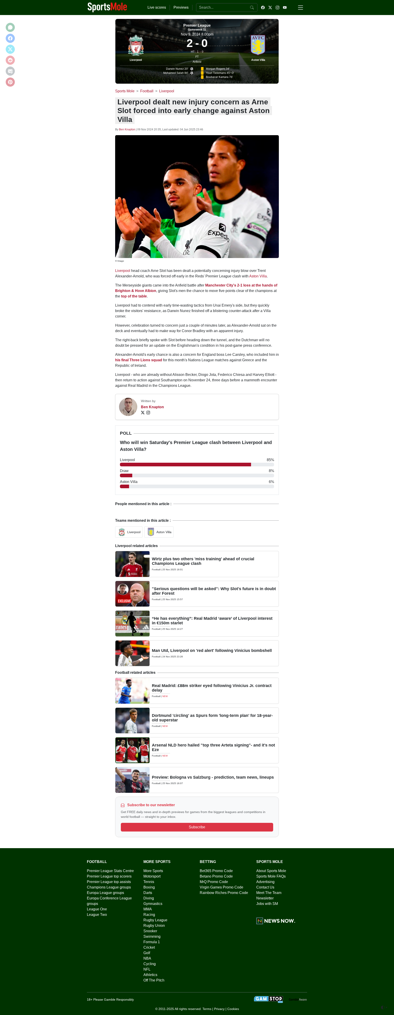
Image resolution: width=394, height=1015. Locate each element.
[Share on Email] (10, 71)
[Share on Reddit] (10, 60)
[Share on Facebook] (10, 38)
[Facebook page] (263, 7)
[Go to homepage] (107, 7)
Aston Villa (258, 60)
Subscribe (197, 827)
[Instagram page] (277, 7)
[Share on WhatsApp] (10, 27)
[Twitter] (143, 412)
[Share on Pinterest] (10, 82)
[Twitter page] (270, 7)
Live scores (157, 7)
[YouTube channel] (285, 7)
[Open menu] (300, 7)
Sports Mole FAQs (271, 876)
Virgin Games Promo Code (221, 887)
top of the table (134, 296)
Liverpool (136, 60)
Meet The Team (268, 893)
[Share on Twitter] (10, 49)
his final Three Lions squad (138, 360)
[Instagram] (148, 412)
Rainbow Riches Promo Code (224, 893)
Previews (181, 7)
